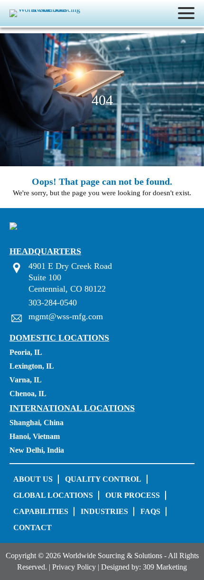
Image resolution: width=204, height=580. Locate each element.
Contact (32, 527)
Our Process (132, 495)
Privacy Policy (74, 567)
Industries (104, 511)
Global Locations (53, 495)
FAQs (150, 511)
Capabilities (40, 511)
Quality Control (103, 479)
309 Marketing (165, 567)
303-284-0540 (52, 302)
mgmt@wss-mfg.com (65, 316)
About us (33, 479)
